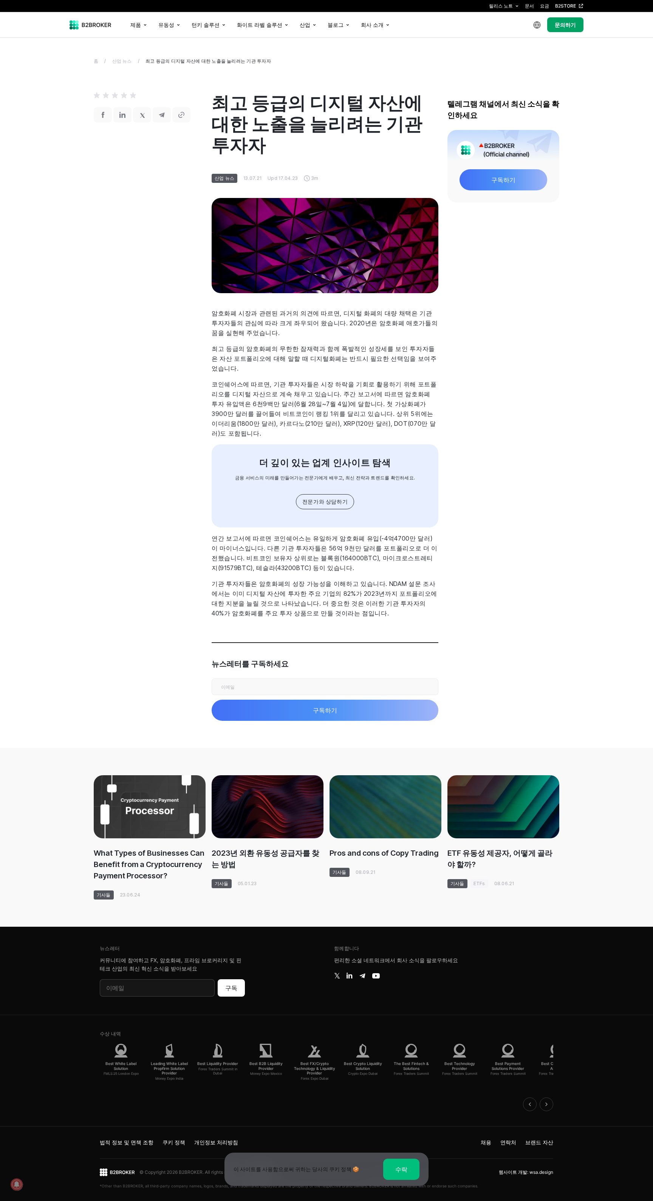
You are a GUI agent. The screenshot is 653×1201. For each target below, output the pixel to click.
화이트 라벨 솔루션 (259, 25)
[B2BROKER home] (90, 24)
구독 (231, 988)
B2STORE (565, 6)
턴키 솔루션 (206, 25)
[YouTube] (376, 976)
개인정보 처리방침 (216, 1142)
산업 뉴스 (122, 61)
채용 (486, 1142)
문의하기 (565, 25)
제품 (135, 25)
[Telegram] (362, 976)
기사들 (104, 895)
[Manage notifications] (17, 1184)
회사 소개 (372, 25)
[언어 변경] (537, 25)
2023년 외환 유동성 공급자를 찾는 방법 (265, 859)
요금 (544, 6)
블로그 (336, 25)
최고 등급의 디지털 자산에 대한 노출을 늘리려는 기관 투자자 (208, 61)
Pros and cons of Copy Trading (384, 853)
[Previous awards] (530, 1104)
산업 (305, 25)
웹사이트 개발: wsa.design (526, 1172)
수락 (401, 1169)
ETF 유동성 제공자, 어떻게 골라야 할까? (499, 859)
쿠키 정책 (173, 1142)
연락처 (508, 1142)
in (349, 975)
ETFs (479, 883)
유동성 (166, 25)
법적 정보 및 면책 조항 (126, 1142)
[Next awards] (546, 1104)
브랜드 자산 (539, 1142)
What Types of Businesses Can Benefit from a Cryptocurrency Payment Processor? (149, 864)
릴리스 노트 (501, 6)
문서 (529, 6)
